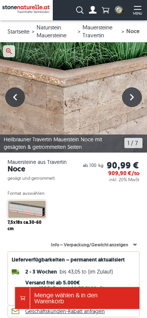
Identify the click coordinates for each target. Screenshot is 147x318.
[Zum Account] (92, 10)
